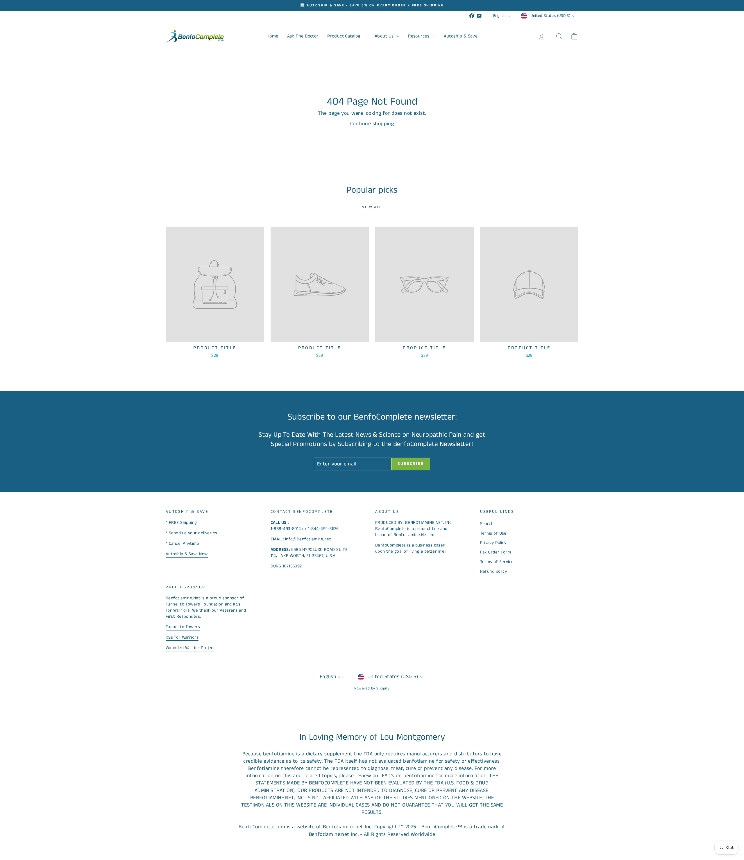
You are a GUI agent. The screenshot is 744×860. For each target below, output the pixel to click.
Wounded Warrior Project (190, 648)
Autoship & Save (461, 36)
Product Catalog (344, 36)
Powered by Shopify (371, 688)
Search (487, 524)
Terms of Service (497, 562)
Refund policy (493, 571)
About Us (385, 36)
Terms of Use (493, 533)
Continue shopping (372, 124)
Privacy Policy (493, 543)
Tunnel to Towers (183, 627)
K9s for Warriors (182, 637)
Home (272, 36)
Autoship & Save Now (187, 554)
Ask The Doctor (303, 36)
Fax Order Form (495, 552)
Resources (419, 36)
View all (372, 207)
